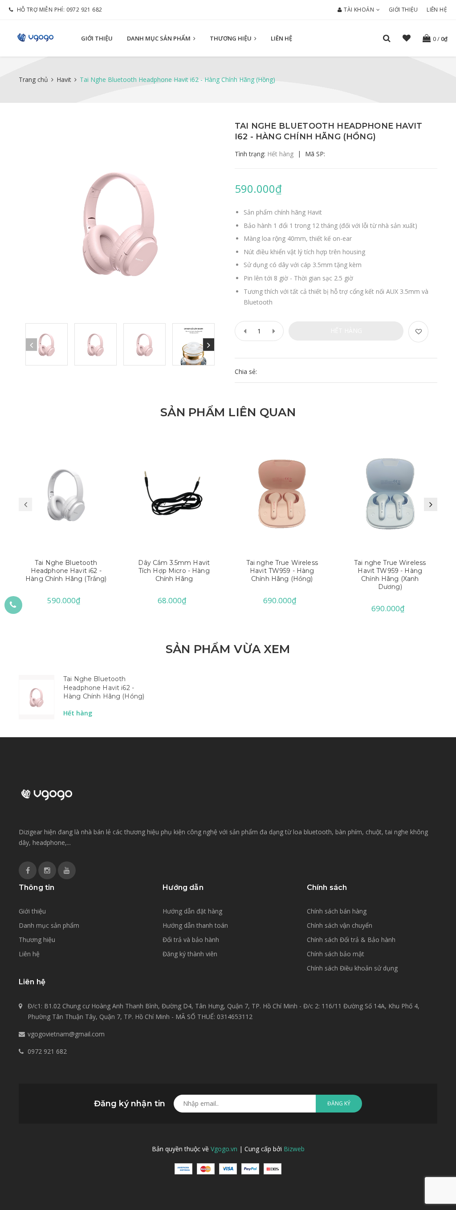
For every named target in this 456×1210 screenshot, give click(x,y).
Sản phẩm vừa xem (228, 649)
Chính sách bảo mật (335, 954)
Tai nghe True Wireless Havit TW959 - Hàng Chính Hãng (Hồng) (282, 571)
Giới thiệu (403, 9)
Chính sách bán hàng (336, 911)
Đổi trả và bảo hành (191, 939)
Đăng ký (338, 1103)
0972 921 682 (84, 9)
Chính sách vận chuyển (339, 925)
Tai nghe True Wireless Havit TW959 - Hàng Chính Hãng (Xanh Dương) (390, 575)
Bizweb (294, 1149)
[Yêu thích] (418, 331)
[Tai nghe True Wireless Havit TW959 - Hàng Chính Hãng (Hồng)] (282, 493)
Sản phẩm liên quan (228, 412)
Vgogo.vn (224, 1149)
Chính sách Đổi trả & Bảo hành (351, 939)
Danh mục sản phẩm (159, 38)
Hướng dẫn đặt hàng (192, 911)
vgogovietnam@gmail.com (66, 1034)
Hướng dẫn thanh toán (195, 925)
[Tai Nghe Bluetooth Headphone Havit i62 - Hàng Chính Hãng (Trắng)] (66, 493)
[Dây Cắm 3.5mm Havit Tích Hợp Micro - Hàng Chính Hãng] (174, 493)
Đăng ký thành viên (190, 954)
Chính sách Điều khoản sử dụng (352, 968)
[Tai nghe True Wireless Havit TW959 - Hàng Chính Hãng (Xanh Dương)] (390, 493)
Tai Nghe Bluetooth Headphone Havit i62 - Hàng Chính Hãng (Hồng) (103, 687)
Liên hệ (437, 9)
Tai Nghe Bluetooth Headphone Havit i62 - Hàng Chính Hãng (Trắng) (65, 571)
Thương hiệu (231, 38)
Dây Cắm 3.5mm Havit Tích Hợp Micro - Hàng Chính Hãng (174, 571)
